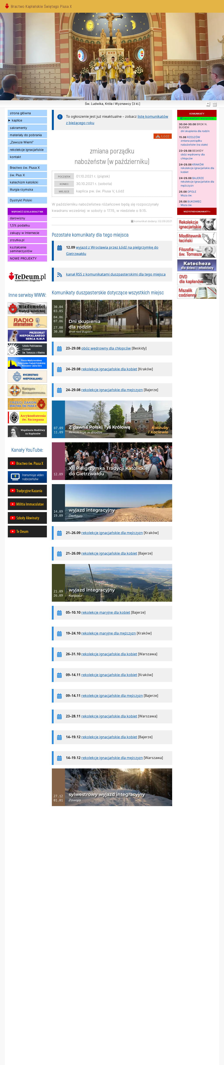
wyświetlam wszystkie (198, 118)
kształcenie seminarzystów (21, 249)
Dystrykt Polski (21, 200)
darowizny (17, 218)
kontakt (15, 157)
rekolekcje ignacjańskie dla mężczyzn (112, 389)
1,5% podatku (20, 225)
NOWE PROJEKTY (23, 258)
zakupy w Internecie (24, 233)
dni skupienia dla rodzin (195, 131)
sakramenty (18, 128)
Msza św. (186, 195)
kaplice (17, 120)
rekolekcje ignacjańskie (27, 149)
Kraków (198, 164)
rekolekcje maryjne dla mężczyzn (108, 633)
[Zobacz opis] (112, 339)
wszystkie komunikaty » (197, 211)
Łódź (165, 136)
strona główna (20, 113)
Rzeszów (193, 137)
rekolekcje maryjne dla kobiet (105, 612)
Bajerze (198, 178)
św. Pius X (17, 175)
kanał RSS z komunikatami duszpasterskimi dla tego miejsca (116, 274)
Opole (191, 191)
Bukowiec (194, 201)
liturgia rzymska (21, 189)
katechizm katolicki (24, 182)
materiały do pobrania (26, 135)
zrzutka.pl (17, 240)
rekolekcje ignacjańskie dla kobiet (109, 369)
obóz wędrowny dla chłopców (106, 348)
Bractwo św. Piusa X (25, 167)
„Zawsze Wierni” (21, 142)
